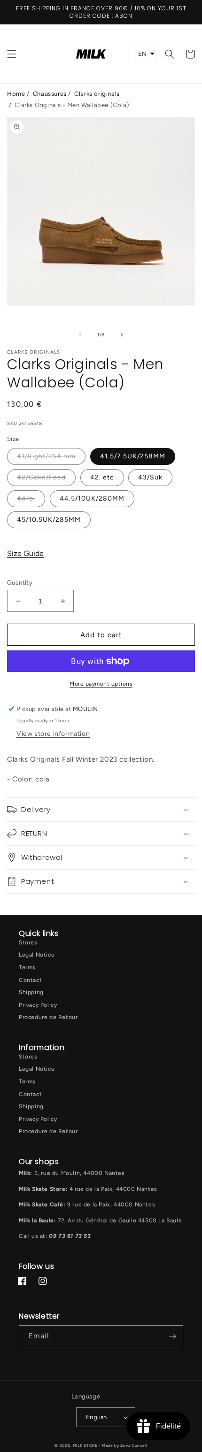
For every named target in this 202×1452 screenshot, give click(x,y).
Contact (30, 980)
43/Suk (150, 477)
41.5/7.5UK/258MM (132, 456)
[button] (11, 54)
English (96, 1417)
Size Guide (25, 553)
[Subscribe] (172, 1336)
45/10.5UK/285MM (49, 520)
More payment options (101, 683)
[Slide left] (80, 334)
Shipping (31, 992)
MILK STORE (86, 1445)
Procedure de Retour (48, 1017)
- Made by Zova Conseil (123, 1445)
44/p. (26, 498)
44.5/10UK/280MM (92, 498)
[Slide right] (121, 334)
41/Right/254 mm (46, 456)
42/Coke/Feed (41, 477)
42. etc (102, 477)
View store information (53, 734)
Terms (27, 967)
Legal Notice (36, 954)
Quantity (19, 582)
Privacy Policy (38, 1005)
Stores (28, 942)
